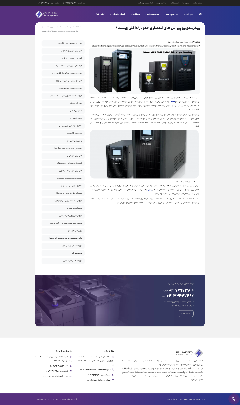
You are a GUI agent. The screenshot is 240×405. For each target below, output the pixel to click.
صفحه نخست (77, 27)
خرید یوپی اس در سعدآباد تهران (70, 170)
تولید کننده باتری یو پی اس (72, 245)
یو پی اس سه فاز (76, 103)
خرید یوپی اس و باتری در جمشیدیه (69, 178)
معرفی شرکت (197, 3)
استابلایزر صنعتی (75, 110)
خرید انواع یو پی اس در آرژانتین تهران (69, 80)
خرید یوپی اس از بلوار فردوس (71, 50)
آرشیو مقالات (174, 3)
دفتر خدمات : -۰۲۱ (73, 3)
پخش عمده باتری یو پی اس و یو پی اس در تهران (65, 238)
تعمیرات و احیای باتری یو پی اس (70, 125)
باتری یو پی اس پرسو (74, 140)
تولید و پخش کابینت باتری (72, 260)
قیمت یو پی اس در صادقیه (72, 58)
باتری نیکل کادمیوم (74, 133)
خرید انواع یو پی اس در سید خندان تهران (67, 148)
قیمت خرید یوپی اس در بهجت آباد (69, 163)
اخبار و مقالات (64, 27)
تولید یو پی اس (76, 253)
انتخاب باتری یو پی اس (145, 3)
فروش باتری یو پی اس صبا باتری (70, 215)
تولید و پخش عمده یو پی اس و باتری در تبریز (66, 223)
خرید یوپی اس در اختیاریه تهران (70, 88)
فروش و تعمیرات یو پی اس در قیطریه (68, 200)
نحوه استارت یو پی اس (74, 208)
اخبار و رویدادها (50, 27)
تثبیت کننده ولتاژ (75, 118)
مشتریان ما (186, 3)
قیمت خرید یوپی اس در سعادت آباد (69, 65)
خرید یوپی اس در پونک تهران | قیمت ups (67, 73)
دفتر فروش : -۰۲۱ (48, 3)
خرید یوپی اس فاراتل (74, 155)
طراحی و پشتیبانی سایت (196, 399)
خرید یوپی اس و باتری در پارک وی (70, 43)
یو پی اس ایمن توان (75, 230)
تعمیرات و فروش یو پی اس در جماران (68, 193)
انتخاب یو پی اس (161, 3)
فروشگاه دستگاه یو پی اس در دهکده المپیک (65, 95)
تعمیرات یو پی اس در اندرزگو (71, 185)
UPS (173, 101)
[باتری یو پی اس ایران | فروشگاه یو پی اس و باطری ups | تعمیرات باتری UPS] (46, 14)
